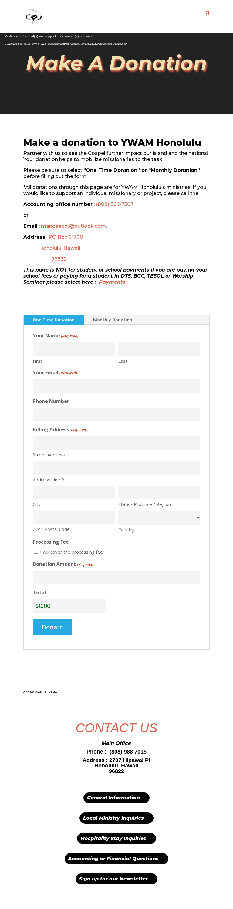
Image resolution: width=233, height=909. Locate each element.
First (37, 361)
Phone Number (51, 401)
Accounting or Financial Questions (113, 859)
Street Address (49, 455)
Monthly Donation (112, 320)
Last (122, 361)
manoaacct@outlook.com (73, 226)
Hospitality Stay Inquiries (113, 838)
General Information (113, 798)
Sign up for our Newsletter (113, 879)
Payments (112, 282)
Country (126, 530)
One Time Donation (54, 320)
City (37, 504)
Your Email (55, 372)
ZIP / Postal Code (51, 529)
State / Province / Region (144, 504)
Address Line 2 (48, 480)
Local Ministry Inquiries (113, 818)
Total (39, 592)
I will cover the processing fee (71, 552)
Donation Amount (64, 564)
